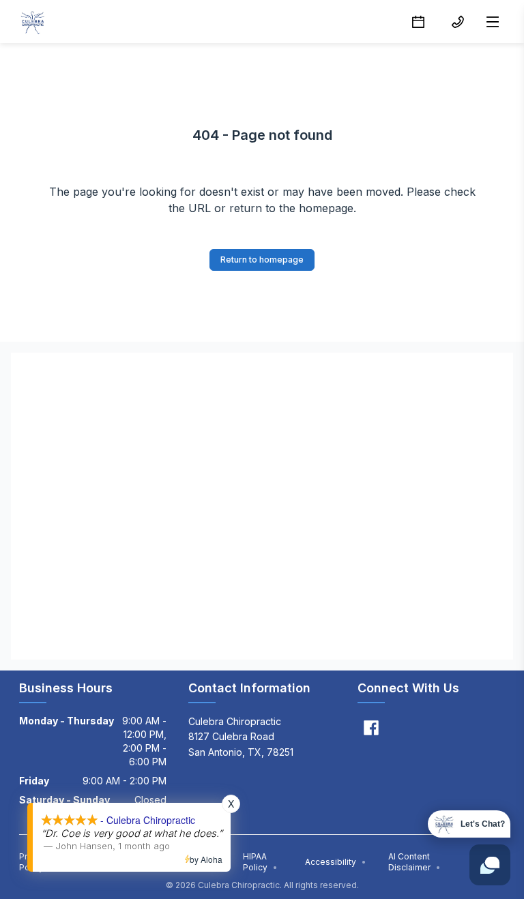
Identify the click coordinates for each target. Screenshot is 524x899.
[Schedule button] (418, 22)
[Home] (32, 21)
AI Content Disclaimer (414, 861)
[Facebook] (371, 727)
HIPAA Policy (260, 861)
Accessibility (335, 862)
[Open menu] (492, 21)
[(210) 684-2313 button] (458, 22)
